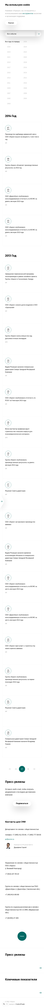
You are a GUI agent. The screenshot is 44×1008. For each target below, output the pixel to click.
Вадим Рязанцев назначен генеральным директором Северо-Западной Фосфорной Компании (22, 370)
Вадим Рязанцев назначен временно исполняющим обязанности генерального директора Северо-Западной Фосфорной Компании (22, 556)
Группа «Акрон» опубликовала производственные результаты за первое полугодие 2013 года (22, 680)
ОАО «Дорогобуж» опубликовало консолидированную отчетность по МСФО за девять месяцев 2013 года (22, 199)
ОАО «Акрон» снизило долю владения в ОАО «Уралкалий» (22, 308)
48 (28, 769)
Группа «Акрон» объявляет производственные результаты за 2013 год (22, 168)
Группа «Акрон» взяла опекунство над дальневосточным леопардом (22, 339)
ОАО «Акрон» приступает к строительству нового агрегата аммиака (22, 649)
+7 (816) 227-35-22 (12, 874)
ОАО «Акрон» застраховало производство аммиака (22, 525)
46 (16, 769)
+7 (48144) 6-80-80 (12, 894)
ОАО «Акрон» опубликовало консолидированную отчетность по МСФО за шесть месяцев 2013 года (22, 587)
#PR (6, 342)
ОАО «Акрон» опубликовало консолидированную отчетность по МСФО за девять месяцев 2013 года (22, 230)
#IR (6, 143)
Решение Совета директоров (22, 494)
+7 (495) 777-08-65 (34, 835)
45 (10, 769)
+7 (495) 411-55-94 (19, 835)
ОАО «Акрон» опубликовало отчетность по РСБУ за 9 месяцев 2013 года (22, 401)
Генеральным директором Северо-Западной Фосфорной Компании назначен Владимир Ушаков (22, 742)
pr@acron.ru (9, 839)
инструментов (28, 13)
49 (34, 769)
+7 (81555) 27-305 (12, 918)
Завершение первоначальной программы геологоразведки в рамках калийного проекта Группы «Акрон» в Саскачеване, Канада (22, 277)
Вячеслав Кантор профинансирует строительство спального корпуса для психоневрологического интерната (22, 432)
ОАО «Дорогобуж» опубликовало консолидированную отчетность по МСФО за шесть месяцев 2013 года (22, 618)
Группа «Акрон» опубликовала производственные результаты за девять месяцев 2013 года (22, 463)
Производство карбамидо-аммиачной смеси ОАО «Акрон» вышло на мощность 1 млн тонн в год (22, 137)
